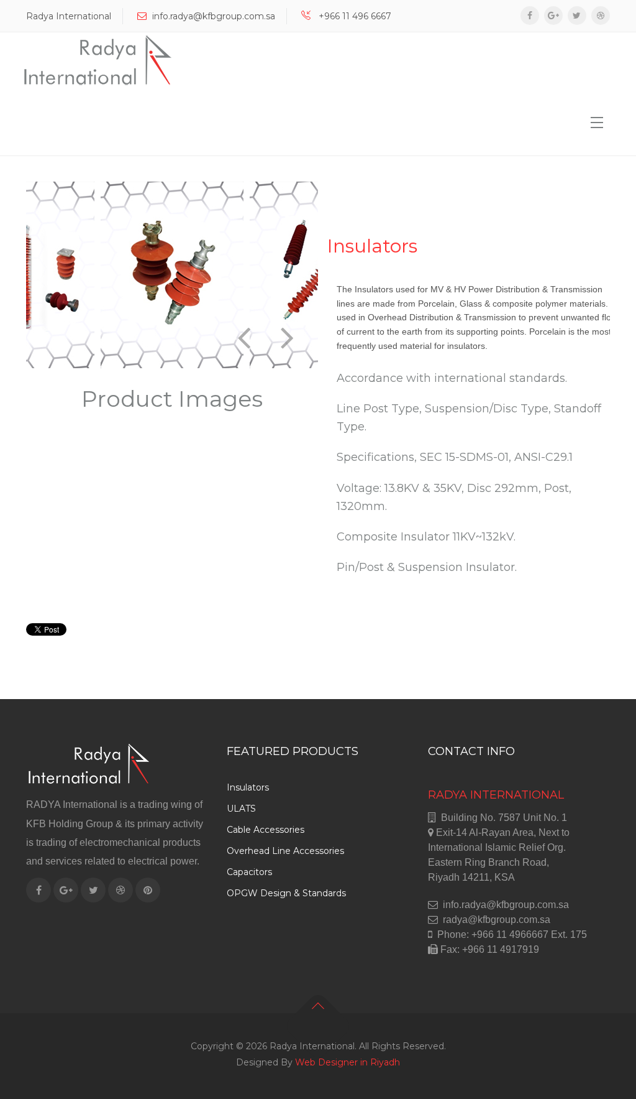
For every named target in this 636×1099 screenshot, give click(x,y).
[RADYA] (97, 60)
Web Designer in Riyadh (347, 1062)
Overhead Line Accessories (285, 850)
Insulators (248, 787)
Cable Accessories (265, 829)
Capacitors (249, 872)
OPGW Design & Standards (286, 893)
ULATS (241, 808)
